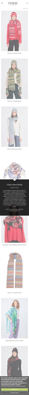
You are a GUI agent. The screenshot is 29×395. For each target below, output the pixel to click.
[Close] (14, 179)
